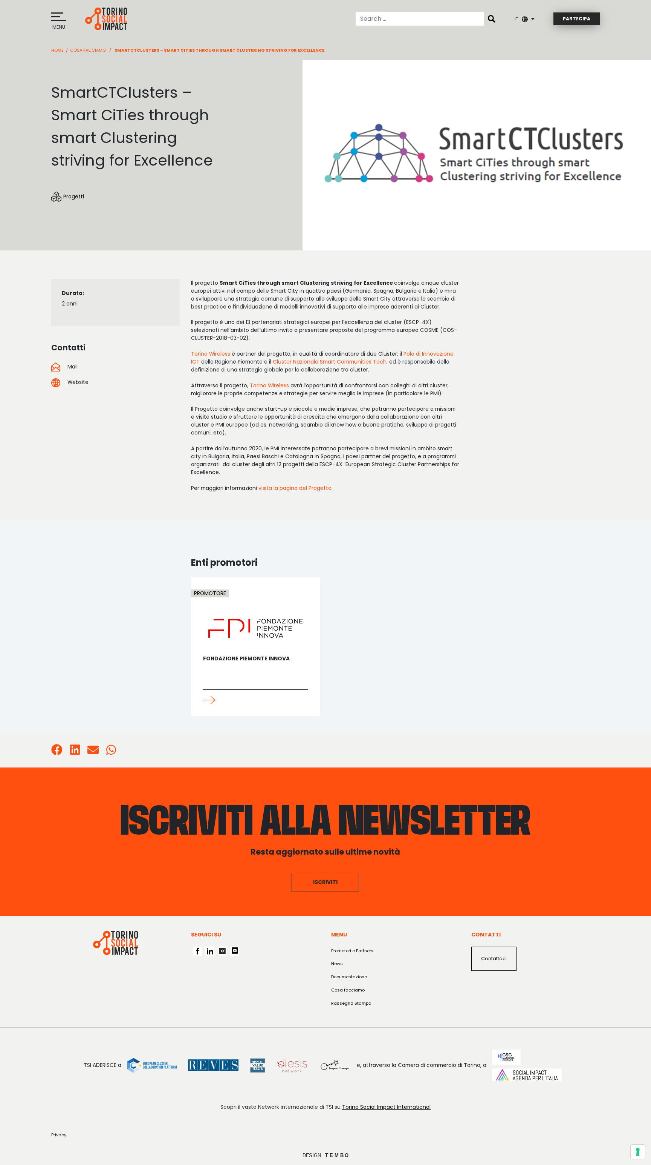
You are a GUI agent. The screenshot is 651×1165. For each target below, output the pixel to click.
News (337, 964)
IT (516, 19)
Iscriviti (325, 882)
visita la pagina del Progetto (295, 488)
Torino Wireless (210, 354)
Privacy (58, 1135)
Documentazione (349, 977)
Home (57, 50)
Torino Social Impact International (386, 1107)
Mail (72, 366)
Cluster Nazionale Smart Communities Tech (330, 361)
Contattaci (494, 958)
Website (77, 382)
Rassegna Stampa (351, 1003)
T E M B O (337, 1155)
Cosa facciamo (88, 50)
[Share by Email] (93, 752)
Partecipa (576, 18)
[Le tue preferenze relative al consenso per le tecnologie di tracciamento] (638, 1152)
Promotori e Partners (352, 951)
